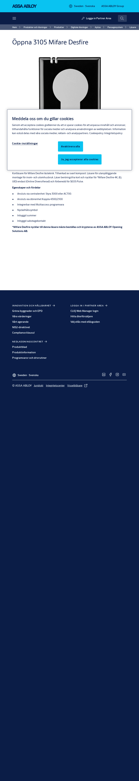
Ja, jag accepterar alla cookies (79, 159)
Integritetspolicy (113, 133)
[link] (17, 27)
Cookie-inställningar (25, 143)
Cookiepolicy (96, 133)
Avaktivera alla (70, 146)
